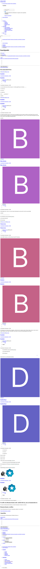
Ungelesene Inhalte (8, 29)
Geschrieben (5, 75)
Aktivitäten (4, 26)
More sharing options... (4, 66)
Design (3, 540)
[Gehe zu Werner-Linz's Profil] (3, 221)
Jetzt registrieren (5, 17)
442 (5, 81)
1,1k (5, 444)
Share (1, 57)
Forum (6, 21)
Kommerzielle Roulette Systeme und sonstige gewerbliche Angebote (19, 55)
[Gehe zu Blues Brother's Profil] (20, 158)
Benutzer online (7, 24)
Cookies (3, 543)
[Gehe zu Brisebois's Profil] (21, 322)
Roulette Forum (3, 1)
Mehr (5, 25)
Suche (6, 31)
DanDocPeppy (3, 403)
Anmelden (6, 13)
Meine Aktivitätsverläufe (9, 28)
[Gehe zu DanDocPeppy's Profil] (20, 396)
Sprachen (4, 536)
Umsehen (4, 20)
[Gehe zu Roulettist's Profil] (2, 53)
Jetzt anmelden (2, 517)
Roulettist (3, 54)
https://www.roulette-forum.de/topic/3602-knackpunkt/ (9, 58)
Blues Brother (3, 165)
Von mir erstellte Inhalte (8, 30)
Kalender (6, 22)
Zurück (6, 551)
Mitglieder (6, 23)
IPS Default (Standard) (8, 542)
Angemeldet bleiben (8, 12)
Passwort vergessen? (8, 15)
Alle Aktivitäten (7, 27)
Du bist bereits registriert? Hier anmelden (9, 3)
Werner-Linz (3, 227)
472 (5, 231)
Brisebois (2, 283)
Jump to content (3, 0)
